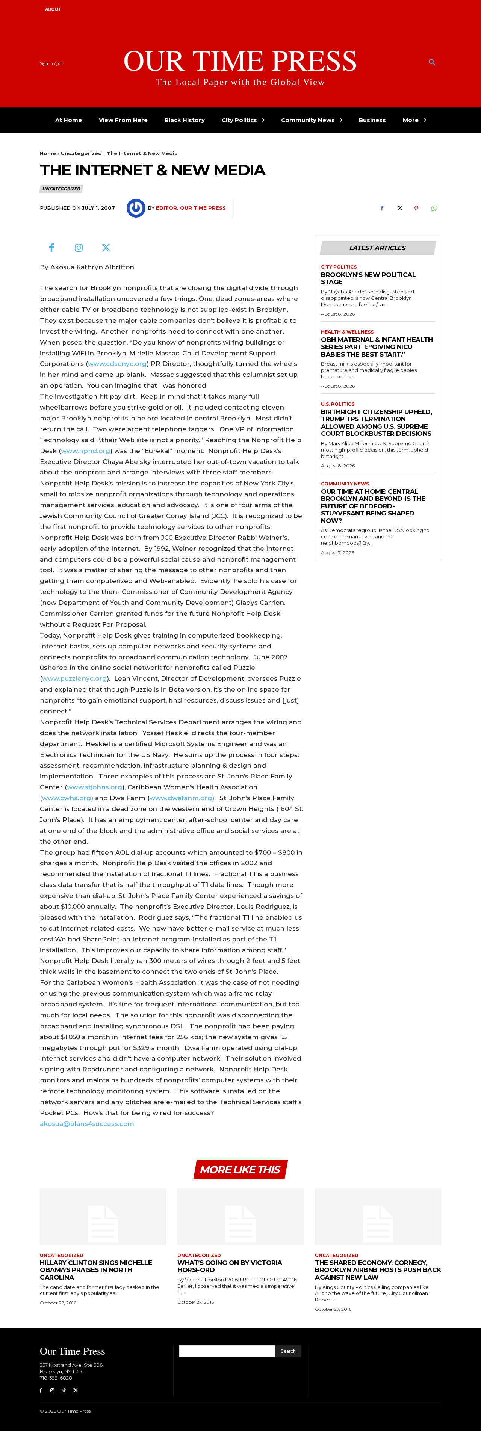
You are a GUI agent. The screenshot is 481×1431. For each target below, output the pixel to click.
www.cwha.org (66, 798)
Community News (345, 484)
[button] (432, 63)
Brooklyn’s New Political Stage (368, 278)
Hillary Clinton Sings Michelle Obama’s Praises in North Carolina (96, 1270)
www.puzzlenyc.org (74, 678)
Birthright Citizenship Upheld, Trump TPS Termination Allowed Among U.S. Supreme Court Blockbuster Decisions (376, 423)
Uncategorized (81, 153)
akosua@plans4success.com (87, 1123)
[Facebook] (381, 208)
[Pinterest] (416, 208)
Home (48, 153)
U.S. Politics (337, 404)
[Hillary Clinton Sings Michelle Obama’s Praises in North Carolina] (103, 1216)
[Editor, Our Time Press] (137, 208)
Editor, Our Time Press (191, 208)
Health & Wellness (347, 332)
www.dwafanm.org (181, 798)
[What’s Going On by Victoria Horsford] (240, 1216)
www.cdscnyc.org (117, 363)
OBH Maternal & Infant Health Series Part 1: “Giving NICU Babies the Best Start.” (377, 347)
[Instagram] (79, 248)
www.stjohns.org (94, 787)
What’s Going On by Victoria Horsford (229, 1266)
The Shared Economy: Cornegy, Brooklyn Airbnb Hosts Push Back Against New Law (378, 1270)
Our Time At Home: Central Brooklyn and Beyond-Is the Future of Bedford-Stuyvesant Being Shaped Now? (373, 506)
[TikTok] (64, 1391)
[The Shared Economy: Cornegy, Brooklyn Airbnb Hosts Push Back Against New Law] (378, 1216)
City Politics (339, 267)
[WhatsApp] (433, 208)
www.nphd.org (85, 451)
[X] (399, 208)
